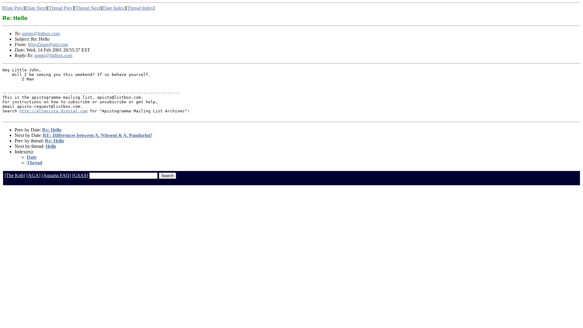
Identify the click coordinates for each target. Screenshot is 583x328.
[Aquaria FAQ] (56, 175)
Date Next (36, 8)
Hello (51, 146)
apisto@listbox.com (41, 33)
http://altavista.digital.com (53, 111)
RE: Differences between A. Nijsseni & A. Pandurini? (97, 135)
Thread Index (140, 8)
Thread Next (88, 8)
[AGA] (33, 175)
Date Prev (13, 8)
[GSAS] (80, 175)
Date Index (113, 8)
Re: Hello (51, 129)
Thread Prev (61, 8)
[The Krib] (15, 175)
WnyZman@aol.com (48, 44)
